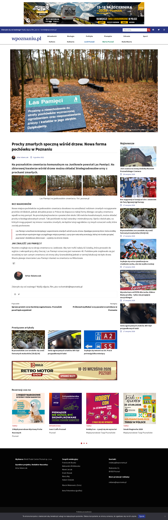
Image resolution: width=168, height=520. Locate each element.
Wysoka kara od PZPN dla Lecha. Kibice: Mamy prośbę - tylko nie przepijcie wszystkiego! (137, 294)
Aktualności (52, 36)
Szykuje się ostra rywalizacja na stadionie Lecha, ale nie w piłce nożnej (137, 262)
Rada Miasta (127, 42)
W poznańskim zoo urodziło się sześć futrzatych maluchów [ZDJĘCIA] (136, 231)
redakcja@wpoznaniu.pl (118, 462)
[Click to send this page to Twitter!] (19, 294)
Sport (145, 36)
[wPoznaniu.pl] (26, 38)
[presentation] (14, 418)
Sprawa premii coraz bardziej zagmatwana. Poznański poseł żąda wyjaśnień (37, 307)
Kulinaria (70, 42)
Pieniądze (108, 36)
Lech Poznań (89, 42)
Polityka (89, 36)
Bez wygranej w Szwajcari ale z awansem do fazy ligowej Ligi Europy (138, 200)
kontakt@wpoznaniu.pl (48, 30)
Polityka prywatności (84, 512)
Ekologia (70, 36)
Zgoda (141, 516)
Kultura (52, 42)
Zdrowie (126, 36)
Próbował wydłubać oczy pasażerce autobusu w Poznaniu (95, 307)
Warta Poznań (108, 42)
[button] (81, 443)
